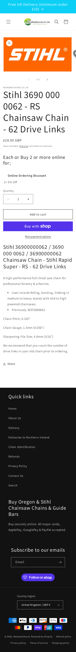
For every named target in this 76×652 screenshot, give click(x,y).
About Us (14, 418)
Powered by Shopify (42, 636)
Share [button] (11, 364)
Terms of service (39, 642)
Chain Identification (21, 447)
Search (13, 485)
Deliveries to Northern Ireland (29, 437)
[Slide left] (28, 79)
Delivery (13, 428)
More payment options (38, 236)
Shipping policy (60, 642)
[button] (8, 22)
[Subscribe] (60, 562)
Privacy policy (18, 642)
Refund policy (63, 636)
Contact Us (15, 476)
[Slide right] (47, 79)
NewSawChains (21, 636)
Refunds (14, 456)
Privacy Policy (17, 466)
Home (12, 408)
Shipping (23, 146)
